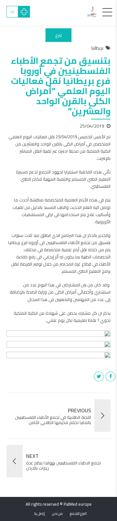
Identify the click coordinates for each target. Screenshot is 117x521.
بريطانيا (97, 48)
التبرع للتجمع (78, 513)
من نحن (57, 513)
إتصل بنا (39, 513)
